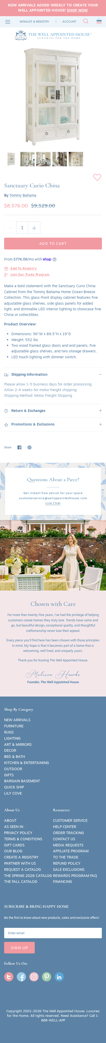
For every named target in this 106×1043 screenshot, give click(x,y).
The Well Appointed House (63, 1011)
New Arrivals (17, 719)
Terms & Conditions (23, 839)
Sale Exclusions (68, 869)
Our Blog (13, 851)
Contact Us (64, 839)
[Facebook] (21, 976)
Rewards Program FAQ (75, 875)
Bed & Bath (14, 756)
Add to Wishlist (97, 177)
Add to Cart (52, 243)
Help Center (64, 826)
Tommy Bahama (23, 195)
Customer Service (70, 820)
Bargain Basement (22, 781)
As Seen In (13, 826)
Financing (62, 881)
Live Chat (53, 503)
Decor (10, 750)
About (10, 820)
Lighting (12, 738)
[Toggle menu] (7, 21)
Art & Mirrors (18, 744)
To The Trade (65, 857)
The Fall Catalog (20, 881)
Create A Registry (21, 857)
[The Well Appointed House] (53, 35)
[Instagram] (34, 976)
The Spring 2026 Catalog (28, 875)
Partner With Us (20, 863)
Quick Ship (14, 787)
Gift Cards (14, 845)
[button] (99, 22)
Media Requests (68, 845)
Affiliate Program (71, 851)
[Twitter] (8, 976)
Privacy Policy (18, 832)
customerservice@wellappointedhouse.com (53, 498)
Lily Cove (13, 793)
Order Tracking (68, 832)
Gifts (9, 775)
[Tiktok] (59, 976)
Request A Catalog (22, 869)
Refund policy (67, 863)
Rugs (9, 732)
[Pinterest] (46, 976)
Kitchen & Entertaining (26, 762)
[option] (53, 96)
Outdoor (13, 768)
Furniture (13, 726)
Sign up (19, 947)
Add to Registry (23, 268)
